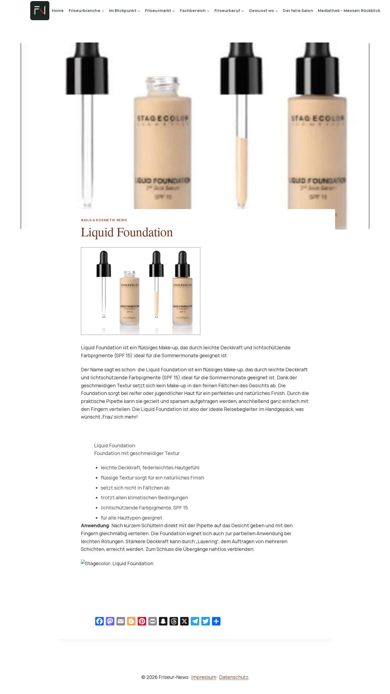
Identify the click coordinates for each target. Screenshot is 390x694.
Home (58, 10)
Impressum (203, 677)
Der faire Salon (298, 10)
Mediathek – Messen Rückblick (349, 10)
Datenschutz (234, 677)
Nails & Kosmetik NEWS (104, 220)
